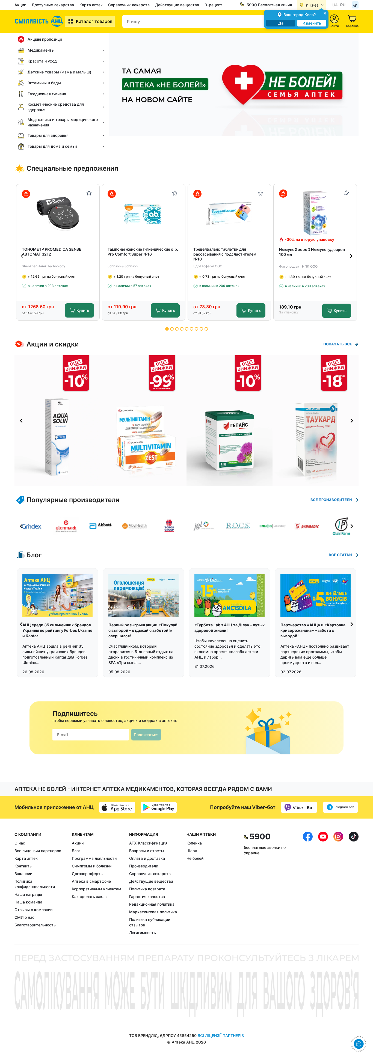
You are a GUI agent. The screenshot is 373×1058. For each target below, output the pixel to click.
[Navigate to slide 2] (172, 329)
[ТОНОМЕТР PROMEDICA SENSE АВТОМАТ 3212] (58, 213)
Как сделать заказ (89, 896)
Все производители (331, 499)
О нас (19, 843)
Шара (192, 850)
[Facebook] (308, 883)
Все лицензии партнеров (37, 850)
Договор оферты (87, 873)
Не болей (195, 858)
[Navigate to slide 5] (186, 329)
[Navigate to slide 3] (177, 329)
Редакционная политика (151, 904)
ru (342, 4)
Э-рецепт (213, 4)
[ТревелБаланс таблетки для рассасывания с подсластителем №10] (229, 213)
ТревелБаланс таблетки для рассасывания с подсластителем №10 (224, 254)
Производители (143, 866)
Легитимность (142, 932)
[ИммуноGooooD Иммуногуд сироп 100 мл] (315, 213)
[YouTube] (323, 883)
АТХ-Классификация (148, 843)
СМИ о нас (24, 917)
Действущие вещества (177, 4)
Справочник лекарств (129, 4)
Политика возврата (147, 889)
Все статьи (340, 555)
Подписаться (146, 734)
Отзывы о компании (33, 909)
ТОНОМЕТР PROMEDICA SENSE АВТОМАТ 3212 (51, 251)
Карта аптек (91, 4)
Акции (20, 4)
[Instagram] (338, 883)
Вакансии (23, 873)
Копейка (194, 843)
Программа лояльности (94, 858)
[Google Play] (159, 807)
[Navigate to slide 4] (181, 329)
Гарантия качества (147, 896)
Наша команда (28, 902)
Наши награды (28, 894)
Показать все (337, 344)
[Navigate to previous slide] (22, 256)
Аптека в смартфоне (91, 881)
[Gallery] (186, 420)
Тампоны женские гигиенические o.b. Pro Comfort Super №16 (143, 251)
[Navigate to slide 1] (167, 329)
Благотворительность (35, 925)
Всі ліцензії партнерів (221, 1035)
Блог (76, 850)
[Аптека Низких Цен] (39, 21)
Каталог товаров (94, 21)
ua (335, 4)
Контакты (23, 866)
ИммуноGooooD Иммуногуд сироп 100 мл (312, 252)
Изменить (312, 23)
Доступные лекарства (53, 4)
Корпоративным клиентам (96, 889)
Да (280, 23)
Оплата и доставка (147, 858)
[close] (325, 13)
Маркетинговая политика (153, 911)
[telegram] (340, 807)
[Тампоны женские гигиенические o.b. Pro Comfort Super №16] (143, 213)
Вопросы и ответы (146, 850)
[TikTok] (354, 883)
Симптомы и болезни (91, 866)
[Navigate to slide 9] (206, 329)
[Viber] (299, 807)
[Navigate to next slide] (351, 256)
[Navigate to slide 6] (191, 329)
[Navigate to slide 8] (201, 329)
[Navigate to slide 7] (196, 329)
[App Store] (117, 807)
